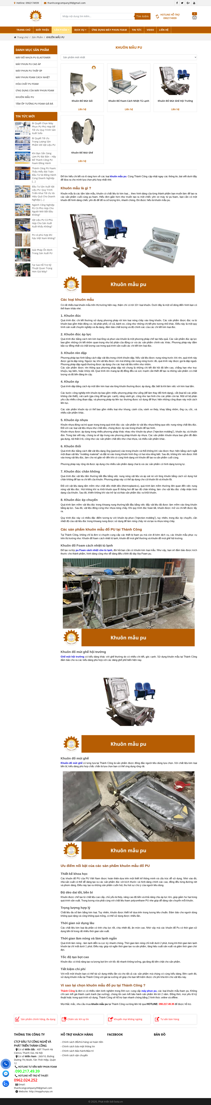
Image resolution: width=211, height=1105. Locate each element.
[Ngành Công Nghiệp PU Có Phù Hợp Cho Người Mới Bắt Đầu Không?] (22, 209)
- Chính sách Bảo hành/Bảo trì (77, 1050)
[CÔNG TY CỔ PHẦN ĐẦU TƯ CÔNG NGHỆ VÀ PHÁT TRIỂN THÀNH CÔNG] (35, 16)
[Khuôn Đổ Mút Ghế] (82, 132)
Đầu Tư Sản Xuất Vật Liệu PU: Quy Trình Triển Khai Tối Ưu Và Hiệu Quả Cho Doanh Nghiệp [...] (43, 193)
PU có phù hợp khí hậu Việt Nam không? (43, 236)
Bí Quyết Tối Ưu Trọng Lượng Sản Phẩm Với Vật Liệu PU (43, 141)
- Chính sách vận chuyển (74, 1055)
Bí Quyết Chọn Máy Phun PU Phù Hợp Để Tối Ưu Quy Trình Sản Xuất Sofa (44, 128)
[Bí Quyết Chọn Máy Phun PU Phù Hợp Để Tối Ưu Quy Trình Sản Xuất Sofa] (22, 128)
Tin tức (137, 29)
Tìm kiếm (142, 16)
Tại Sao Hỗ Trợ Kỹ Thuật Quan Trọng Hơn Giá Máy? (42, 268)
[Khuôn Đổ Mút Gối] (82, 80)
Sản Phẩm (37, 37)
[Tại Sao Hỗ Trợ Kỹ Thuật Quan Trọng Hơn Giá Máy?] (22, 269)
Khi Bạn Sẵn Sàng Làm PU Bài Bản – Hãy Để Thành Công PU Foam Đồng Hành (44, 158)
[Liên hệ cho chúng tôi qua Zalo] (5, 1083)
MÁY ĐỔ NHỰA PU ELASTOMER (33, 57)
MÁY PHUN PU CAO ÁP (28, 64)
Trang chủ (23, 29)
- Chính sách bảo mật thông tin (78, 1046)
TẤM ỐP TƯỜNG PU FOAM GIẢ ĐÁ (34, 103)
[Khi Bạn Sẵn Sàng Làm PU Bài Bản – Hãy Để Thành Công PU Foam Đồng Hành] (22, 158)
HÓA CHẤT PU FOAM (27, 83)
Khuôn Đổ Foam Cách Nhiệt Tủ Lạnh (128, 100)
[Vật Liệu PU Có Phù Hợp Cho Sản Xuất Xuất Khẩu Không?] (22, 224)
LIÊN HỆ (163, 29)
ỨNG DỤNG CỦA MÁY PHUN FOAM (35, 90)
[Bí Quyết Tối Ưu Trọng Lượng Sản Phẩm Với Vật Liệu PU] (22, 143)
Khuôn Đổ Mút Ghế (82, 152)
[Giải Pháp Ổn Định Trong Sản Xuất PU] (22, 254)
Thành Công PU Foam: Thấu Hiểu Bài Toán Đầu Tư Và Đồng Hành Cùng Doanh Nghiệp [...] (44, 175)
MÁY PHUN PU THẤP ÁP (29, 70)
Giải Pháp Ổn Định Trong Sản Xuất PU (42, 251)
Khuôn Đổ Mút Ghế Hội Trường (175, 100)
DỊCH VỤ (79, 29)
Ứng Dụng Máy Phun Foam (109, 29)
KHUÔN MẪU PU (55, 37)
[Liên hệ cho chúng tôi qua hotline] (5, 1064)
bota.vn (118, 1101)
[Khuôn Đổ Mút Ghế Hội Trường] (175, 80)
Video (150, 29)
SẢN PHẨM (61, 29)
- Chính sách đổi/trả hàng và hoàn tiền (82, 1042)
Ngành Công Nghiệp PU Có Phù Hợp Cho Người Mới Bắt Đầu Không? (43, 209)
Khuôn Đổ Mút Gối (82, 100)
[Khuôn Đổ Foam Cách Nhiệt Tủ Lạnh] (128, 80)
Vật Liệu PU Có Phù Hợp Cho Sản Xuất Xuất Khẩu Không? (42, 223)
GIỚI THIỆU (42, 29)
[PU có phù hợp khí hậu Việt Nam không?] (22, 239)
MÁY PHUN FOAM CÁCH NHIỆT (33, 77)
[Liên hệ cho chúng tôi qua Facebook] (5, 1074)
